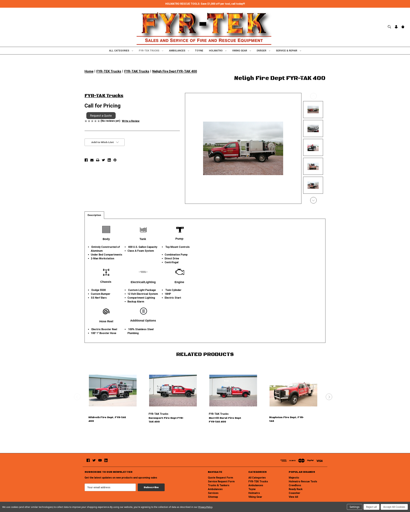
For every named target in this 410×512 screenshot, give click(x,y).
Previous (313, 96)
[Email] (92, 160)
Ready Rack (296, 489)
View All (293, 496)
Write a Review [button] (130, 121)
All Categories (119, 50)
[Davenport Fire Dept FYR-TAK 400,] (173, 391)
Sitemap (213, 496)
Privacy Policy (205, 506)
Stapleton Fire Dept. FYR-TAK (286, 419)
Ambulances (177, 50)
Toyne (199, 50)
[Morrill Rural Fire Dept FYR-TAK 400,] (233, 391)
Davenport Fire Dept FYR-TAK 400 (166, 420)
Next (313, 200)
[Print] (97, 160)
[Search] (389, 27)
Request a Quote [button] (101, 115)
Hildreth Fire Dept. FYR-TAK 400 (107, 419)
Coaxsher (294, 493)
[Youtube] (100, 460)
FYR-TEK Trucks (149, 50)
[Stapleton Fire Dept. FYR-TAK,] (293, 391)
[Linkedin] (109, 160)
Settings (355, 507)
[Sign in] (396, 27)
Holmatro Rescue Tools (303, 481)
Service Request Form (221, 481)
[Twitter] (103, 160)
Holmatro (216, 50)
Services (213, 493)
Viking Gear (240, 50)
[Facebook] (86, 160)
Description (94, 215)
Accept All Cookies (394, 507)
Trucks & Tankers (218, 485)
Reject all (371, 507)
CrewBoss (295, 485)
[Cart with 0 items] (403, 27)
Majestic (294, 477)
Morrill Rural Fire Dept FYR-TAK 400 (225, 420)
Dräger (262, 50)
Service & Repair (287, 50)
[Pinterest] (115, 160)
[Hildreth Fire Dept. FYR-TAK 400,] (113, 391)
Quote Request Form (220, 477)
